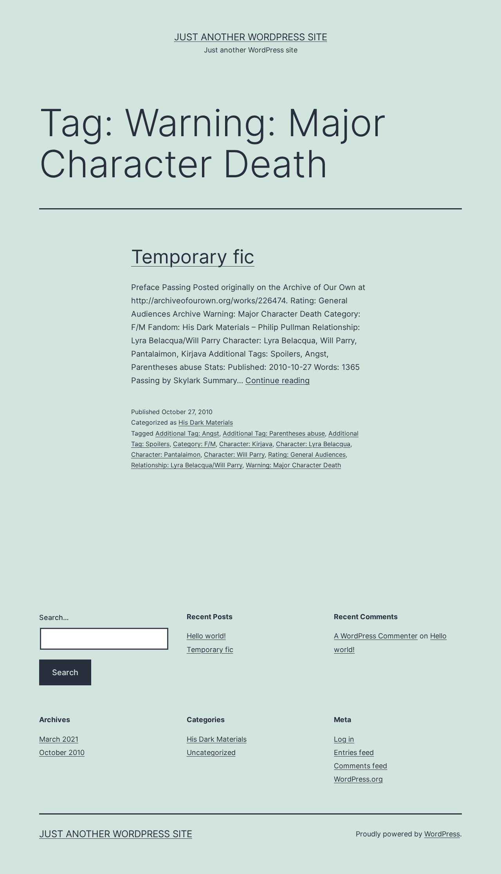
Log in (344, 739)
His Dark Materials (205, 422)
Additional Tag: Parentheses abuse (274, 433)
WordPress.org (358, 779)
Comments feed (360, 766)
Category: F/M (194, 444)
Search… (54, 617)
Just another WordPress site (250, 37)
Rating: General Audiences (307, 454)
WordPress (442, 834)
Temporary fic (192, 256)
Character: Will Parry (234, 454)
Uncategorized (211, 752)
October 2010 (62, 752)
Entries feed (354, 752)
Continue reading (277, 380)
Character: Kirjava (245, 444)
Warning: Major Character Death (293, 465)
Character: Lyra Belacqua (313, 444)
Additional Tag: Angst (187, 433)
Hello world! (206, 636)
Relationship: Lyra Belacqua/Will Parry (186, 465)
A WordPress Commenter (376, 636)
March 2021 (58, 739)
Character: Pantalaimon (165, 454)
